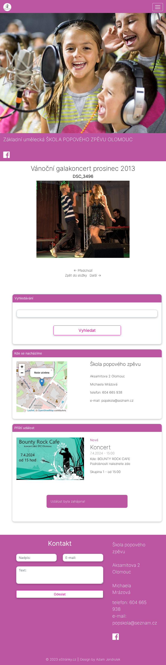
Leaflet (30, 410)
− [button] (22, 372)
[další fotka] (149, 220)
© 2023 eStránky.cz (61, 659)
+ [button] (22, 366)
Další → (95, 275)
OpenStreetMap (46, 410)
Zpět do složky (76, 275)
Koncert (100, 447)
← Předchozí (83, 270)
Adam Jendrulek (107, 659)
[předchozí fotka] (16, 220)
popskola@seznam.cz (134, 623)
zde (127, 464)
